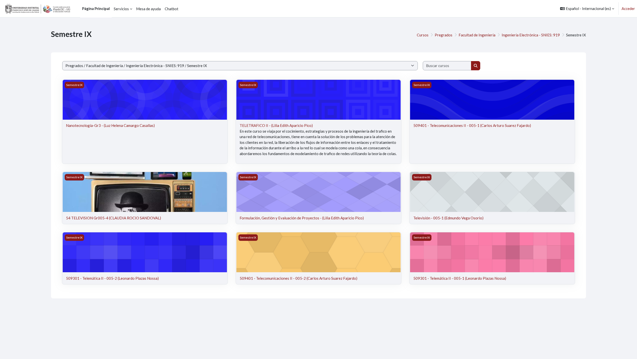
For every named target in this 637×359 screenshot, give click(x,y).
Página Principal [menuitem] (96, 8)
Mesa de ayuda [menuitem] (148, 8)
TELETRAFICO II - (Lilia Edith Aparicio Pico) (276, 125)
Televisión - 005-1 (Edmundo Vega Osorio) (448, 218)
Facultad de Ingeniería (477, 35)
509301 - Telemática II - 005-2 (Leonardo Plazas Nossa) (112, 278)
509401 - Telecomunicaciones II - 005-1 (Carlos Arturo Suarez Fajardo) (472, 125)
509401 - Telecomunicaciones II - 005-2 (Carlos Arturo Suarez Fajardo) (298, 278)
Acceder (628, 8)
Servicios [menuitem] (121, 8)
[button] (587, 8)
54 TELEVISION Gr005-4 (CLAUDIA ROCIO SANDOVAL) (113, 218)
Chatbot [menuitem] (171, 8)
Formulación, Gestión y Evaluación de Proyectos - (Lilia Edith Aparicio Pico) (302, 218)
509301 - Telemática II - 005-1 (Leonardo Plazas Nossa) (459, 278)
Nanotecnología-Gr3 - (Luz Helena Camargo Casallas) (110, 125)
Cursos (422, 35)
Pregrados (443, 35)
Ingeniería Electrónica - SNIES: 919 (531, 35)
